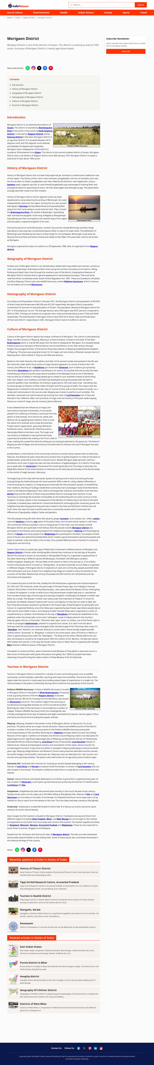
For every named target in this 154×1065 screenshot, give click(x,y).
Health (63, 12)
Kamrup (78, 531)
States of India (29, 18)
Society (108, 12)
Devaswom (26, 923)
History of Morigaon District (25, 89)
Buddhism (39, 367)
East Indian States (31, 946)
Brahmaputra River (20, 212)
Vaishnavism (31, 623)
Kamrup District (15, 137)
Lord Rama (12, 785)
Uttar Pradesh (38, 819)
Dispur (38, 152)
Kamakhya (23, 370)
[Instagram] (101, 1048)
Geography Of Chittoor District (38, 990)
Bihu (9, 645)
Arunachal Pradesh (48, 825)
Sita (23, 785)
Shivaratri (26, 782)
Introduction (18, 85)
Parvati (35, 766)
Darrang (23, 206)
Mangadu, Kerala (30, 909)
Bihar (49, 819)
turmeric (64, 518)
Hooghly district (29, 976)
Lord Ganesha (73, 395)
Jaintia (10, 494)
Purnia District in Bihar (33, 962)
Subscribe (126, 51)
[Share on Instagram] (33, 68)
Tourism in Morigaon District (25, 105)
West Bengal (63, 819)
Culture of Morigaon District (25, 101)
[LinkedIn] (95, 1048)
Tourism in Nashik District (35, 896)
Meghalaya (50, 534)
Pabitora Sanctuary (73, 281)
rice (35, 521)
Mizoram (24, 825)
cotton (96, 518)
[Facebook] (78, 1048)
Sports (126, 12)
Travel (143, 12)
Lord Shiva (47, 742)
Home (9, 18)
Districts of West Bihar (33, 1003)
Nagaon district (46, 695)
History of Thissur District (35, 868)
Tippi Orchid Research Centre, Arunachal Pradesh (49, 882)
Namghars (62, 614)
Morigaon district (80, 527)
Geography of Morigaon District (26, 93)
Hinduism (63, 367)
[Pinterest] (90, 1048)
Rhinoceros (36, 284)
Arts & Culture (15, 12)
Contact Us (56, 1048)
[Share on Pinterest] (51, 68)
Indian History (86, 12)
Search (141, 5)
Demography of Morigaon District (27, 97)
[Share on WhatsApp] (28, 68)
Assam (10, 127)
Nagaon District (35, 134)
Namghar (12, 629)
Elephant (58, 732)
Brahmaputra (13, 342)
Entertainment (41, 12)
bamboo (11, 184)
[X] (84, 1048)
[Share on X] (39, 68)
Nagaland (14, 825)
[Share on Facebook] (45, 68)
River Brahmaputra (49, 692)
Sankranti (31, 466)
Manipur (34, 825)
